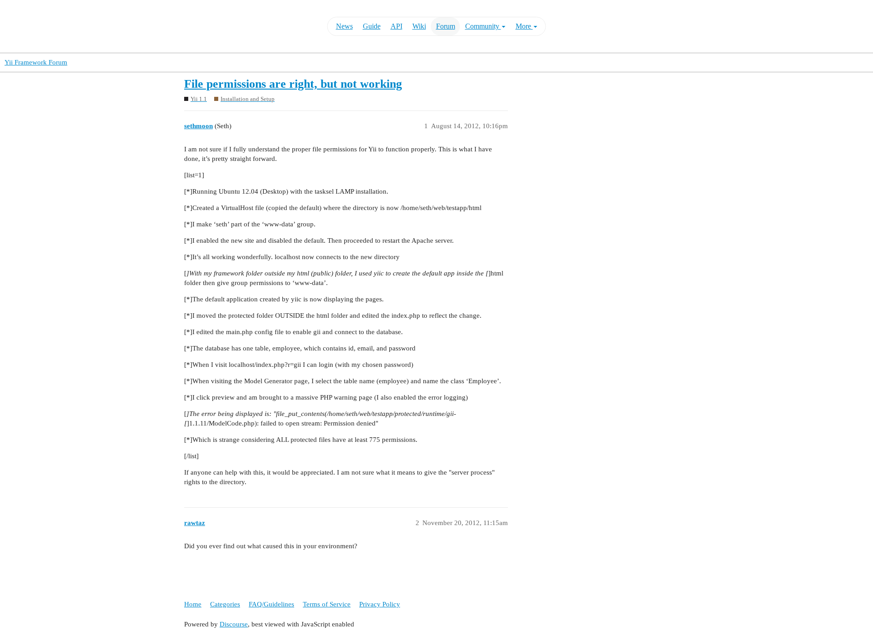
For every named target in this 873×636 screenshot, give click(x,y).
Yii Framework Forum (36, 62)
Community (483, 26)
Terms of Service (327, 604)
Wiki (419, 26)
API (396, 26)
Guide (372, 26)
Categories (225, 604)
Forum (445, 26)
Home (192, 604)
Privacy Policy (379, 604)
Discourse (234, 624)
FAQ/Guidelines (271, 604)
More (524, 26)
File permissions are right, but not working (293, 83)
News (344, 26)
